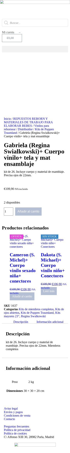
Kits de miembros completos (36, 309)
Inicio (7, 118)
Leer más (48, 291)
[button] (35, 49)
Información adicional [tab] (50, 321)
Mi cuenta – (11, 32)
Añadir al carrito (28, 211)
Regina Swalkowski (33, 316)
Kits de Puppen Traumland (37, 312)
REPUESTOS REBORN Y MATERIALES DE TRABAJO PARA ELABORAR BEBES (28, 122)
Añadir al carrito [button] (22, 296)
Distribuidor (25, 129)
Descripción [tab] (20, 321)
